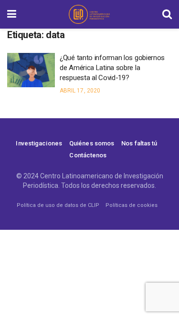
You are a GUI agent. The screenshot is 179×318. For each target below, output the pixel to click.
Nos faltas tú (139, 143)
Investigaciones (39, 143)
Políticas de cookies (131, 205)
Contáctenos (87, 155)
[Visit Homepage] (89, 14)
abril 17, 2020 (80, 90)
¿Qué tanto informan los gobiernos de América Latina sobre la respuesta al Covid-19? (112, 67)
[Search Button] (167, 14)
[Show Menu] (11, 14)
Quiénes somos (91, 143)
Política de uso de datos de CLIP (58, 205)
